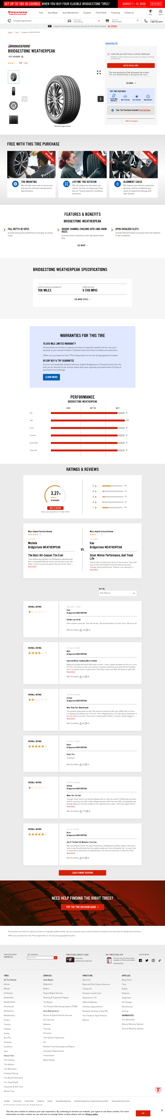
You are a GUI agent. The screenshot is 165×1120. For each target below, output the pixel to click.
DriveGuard (9, 1007)
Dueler (7, 1033)
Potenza (7, 1029)
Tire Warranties (10, 1069)
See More (81, 245)
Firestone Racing (11, 1074)
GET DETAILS (112, 26)
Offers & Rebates (89, 1002)
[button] (41, 13)
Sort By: (102, 589)
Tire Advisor (9, 1065)
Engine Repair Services (53, 993)
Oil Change (127, 1002)
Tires (16, 32)
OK (143, 1113)
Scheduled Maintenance (53, 1051)
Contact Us (87, 989)
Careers (49, 1101)
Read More (32, 566)
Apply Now (79, 958)
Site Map (7, 1101)
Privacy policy (92, 1114)
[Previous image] (25, 99)
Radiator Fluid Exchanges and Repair (59, 1047)
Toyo (6, 1051)
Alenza (7, 984)
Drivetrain (47, 1033)
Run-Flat (7, 1038)
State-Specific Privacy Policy (121, 1101)
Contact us (8, 957)
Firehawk (8, 1042)
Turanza (7, 1025)
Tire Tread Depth (11, 1082)
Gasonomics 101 (89, 998)
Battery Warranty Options (132, 1024)
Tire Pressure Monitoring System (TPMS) (60, 1007)
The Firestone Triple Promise (94, 1016)
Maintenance (127, 1007)
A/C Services (48, 1020)
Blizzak (7, 989)
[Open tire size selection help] (22, 57)
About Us (86, 980)
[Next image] (101, 99)
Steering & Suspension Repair (56, 998)
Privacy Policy (29, 1101)
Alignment (47, 984)
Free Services (144, 110)
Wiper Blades (49, 1060)
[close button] (162, 1110)
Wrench (85, 1020)
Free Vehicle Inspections (53, 1038)
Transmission (48, 1056)
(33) (25, 63)
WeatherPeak (9, 1002)
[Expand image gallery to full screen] (60, 72)
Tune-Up (47, 1029)
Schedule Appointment (92, 1007)
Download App (118, 963)
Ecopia (7, 1020)
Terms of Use (17, 1101)
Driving (125, 1011)
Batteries (47, 1024)
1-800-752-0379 (156, 22)
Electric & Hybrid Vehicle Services (57, 1015)
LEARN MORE (51, 377)
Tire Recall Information (13, 1078)
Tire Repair (47, 1002)
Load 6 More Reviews (82, 872)
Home (10, 32)
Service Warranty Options (132, 1029)
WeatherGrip (9, 1016)
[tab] (13, 77)
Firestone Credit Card (91, 993)
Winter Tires (9, 1091)
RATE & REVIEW (55, 508)
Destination (9, 998)
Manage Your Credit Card (83, 961)
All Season (8, 993)
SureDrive (8, 1047)
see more (129, 83)
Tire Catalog (9, 1060)
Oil (44, 1042)
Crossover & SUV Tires (13, 1087)
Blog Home (127, 980)
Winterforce (9, 1011)
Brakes (46, 989)
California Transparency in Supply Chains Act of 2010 (91, 1101)
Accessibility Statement (63, 1101)
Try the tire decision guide (81, 907)
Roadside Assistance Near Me (95, 1011)
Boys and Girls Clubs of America (96, 984)
